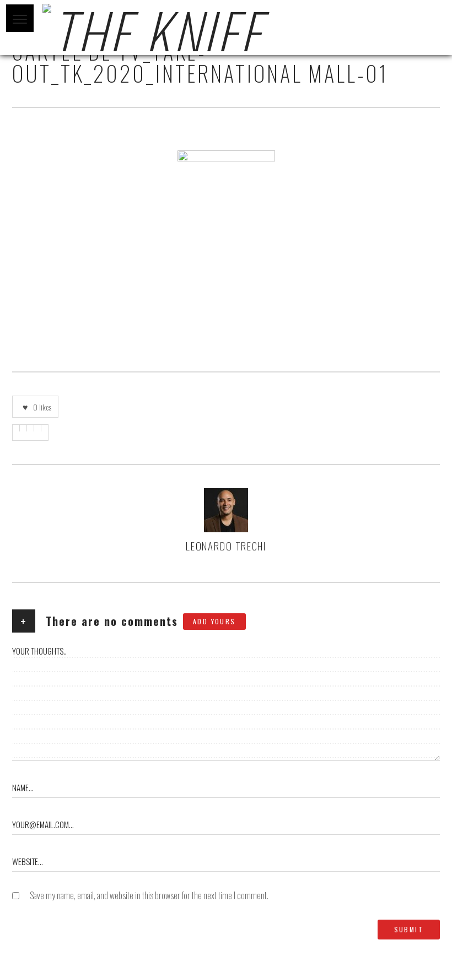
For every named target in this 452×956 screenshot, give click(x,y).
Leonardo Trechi (226, 545)
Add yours (214, 621)
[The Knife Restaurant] (226, 27)
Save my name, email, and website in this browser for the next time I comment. (149, 895)
